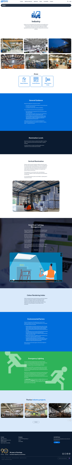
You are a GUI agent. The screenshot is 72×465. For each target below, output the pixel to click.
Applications (4, 4)
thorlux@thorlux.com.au (7, 440)
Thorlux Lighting (9, 459)
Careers (19, 440)
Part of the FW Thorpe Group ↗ (23, 438)
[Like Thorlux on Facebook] (65, 454)
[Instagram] (67, 454)
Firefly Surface (28, 379)
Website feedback (4, 441)
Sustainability (20, 441)
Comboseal (32, 380)
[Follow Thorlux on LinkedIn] (63, 454)
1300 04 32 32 (4, 438)
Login (70, 1)
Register (57, 442)
